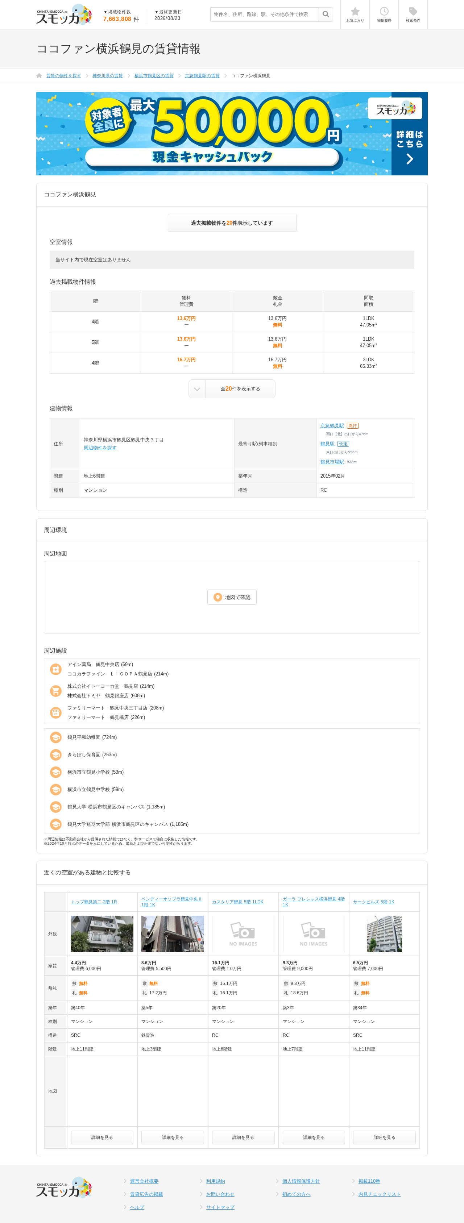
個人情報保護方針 (301, 1181)
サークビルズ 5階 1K (373, 901)
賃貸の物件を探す (63, 75)
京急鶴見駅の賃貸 (202, 75)
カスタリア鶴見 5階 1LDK (238, 901)
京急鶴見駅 (332, 425)
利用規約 (215, 1181)
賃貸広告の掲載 (146, 1194)
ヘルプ (137, 1207)
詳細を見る (102, 1137)
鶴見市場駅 (332, 462)
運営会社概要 (144, 1181)
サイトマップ (220, 1207)
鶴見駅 (327, 443)
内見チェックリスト (380, 1194)
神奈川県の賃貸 (107, 75)
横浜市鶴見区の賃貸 (154, 75)
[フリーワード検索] (326, 15)
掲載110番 (369, 1181)
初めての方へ (296, 1194)
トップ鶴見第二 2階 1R (94, 901)
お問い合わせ (220, 1194)
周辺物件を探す (100, 447)
